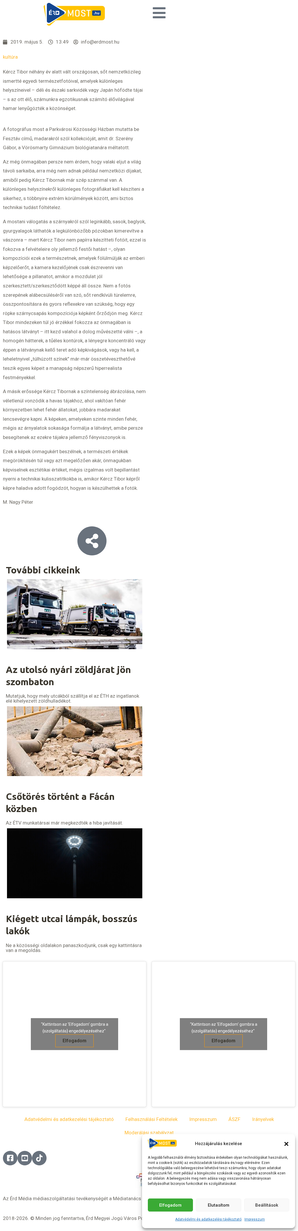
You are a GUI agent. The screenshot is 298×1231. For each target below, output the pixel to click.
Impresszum (254, 1219)
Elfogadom (170, 1205)
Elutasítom (218, 1205)
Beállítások (266, 1205)
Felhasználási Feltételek (151, 1119)
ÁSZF (234, 1119)
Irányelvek (263, 1119)
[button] (286, 1144)
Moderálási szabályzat (149, 1132)
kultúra (10, 57)
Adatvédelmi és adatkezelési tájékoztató (208, 1219)
